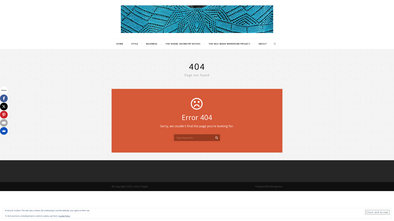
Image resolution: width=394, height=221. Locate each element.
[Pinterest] (4, 114)
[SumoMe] (4, 131)
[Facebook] (4, 98)
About (263, 44)
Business (151, 44)
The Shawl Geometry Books (182, 44)
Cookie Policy (64, 216)
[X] (4, 106)
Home (119, 44)
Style (134, 44)
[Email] (4, 123)
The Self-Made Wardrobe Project (229, 44)
